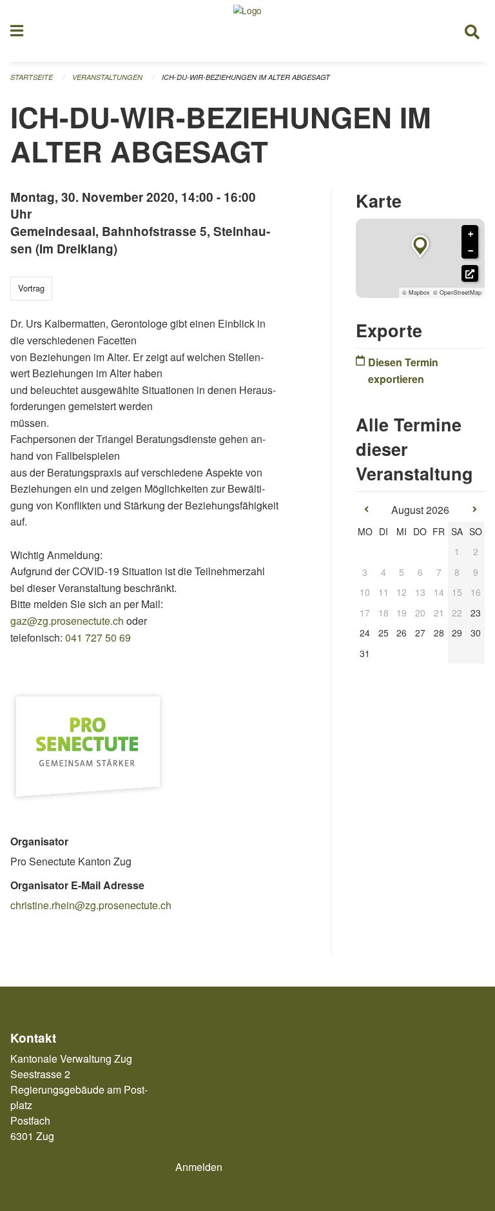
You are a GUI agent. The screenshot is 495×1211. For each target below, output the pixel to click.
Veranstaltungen (107, 77)
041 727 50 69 (98, 637)
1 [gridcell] (457, 551)
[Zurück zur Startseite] (247, 31)
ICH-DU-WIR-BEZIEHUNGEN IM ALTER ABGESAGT (246, 77)
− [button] (470, 251)
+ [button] (470, 234)
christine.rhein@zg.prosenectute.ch (90, 905)
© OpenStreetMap (457, 292)
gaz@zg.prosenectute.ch (67, 620)
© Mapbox (416, 292)
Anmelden (198, 1166)
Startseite (31, 77)
